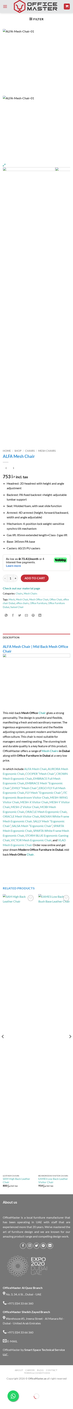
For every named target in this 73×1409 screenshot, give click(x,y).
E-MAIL (12, 1341)
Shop (18, 450)
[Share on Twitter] (20, 615)
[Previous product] (13, 468)
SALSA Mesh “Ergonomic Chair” (32, 826)
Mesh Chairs (47, 450)
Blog (40, 1370)
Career (30, 1370)
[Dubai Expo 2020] (27, 1266)
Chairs (30, 450)
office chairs (22, 603)
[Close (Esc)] (36, 1387)
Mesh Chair (22, 599)
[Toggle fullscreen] (14, 1387)
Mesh (12, 599)
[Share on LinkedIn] (40, 615)
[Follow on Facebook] (23, 1246)
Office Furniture (38, 603)
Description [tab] (11, 637)
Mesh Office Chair (38, 599)
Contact (51, 1370)
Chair (42, 713)
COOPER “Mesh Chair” (40, 773)
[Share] (25, 1387)
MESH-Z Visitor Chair (25, 807)
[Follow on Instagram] (30, 1246)
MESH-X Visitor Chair (34, 802)
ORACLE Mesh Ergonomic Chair (46, 811)
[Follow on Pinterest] (43, 1246)
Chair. (30, 854)
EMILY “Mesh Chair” (25, 788)
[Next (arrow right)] (14, 1402)
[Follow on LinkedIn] (50, 1246)
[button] (5, 6)
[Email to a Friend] (26, 615)
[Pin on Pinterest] (33, 615)
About (19, 1370)
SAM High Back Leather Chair (16, 1180)
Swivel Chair (17, 607)
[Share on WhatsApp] (6, 615)
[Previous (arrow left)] (3, 1402)
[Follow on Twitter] (37, 1246)
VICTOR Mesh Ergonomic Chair (31, 840)
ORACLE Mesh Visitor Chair (21, 816)
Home (7, 450)
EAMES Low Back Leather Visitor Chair (53, 1180)
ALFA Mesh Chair (35, 769)
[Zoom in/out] (3, 1387)
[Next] (70, 1044)
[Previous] (3, 1044)
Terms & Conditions (37, 1373)
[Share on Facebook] (13, 615)
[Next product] (6, 468)
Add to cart (35, 578)
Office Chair (55, 599)
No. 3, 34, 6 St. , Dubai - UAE (23, 1294)
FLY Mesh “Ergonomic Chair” (43, 792)
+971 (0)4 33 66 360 (20, 1303)
